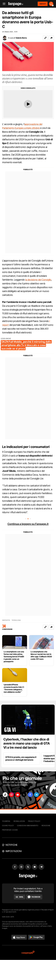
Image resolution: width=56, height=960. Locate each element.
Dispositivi (6, 620)
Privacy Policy (34, 821)
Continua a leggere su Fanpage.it (28, 524)
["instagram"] (11, 794)
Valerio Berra (21, 38)
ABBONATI (42, 4)
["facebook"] (30, 794)
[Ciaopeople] (28, 952)
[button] (51, 37)
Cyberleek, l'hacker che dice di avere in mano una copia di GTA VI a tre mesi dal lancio (26, 743)
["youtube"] (17, 794)
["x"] (23, 794)
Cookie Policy (8, 825)
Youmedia (6, 821)
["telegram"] (36, 794)
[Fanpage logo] (15, 4)
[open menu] (3, 4)
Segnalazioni (19, 821)
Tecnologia (16, 620)
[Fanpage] (28, 876)
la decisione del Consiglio (38, 279)
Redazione (46, 825)
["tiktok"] (5, 794)
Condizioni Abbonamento (27, 825)
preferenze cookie (10, 830)
